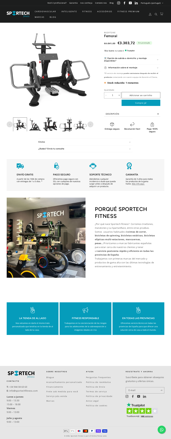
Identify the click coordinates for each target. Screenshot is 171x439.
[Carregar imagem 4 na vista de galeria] (65, 124)
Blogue (50, 377)
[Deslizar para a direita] (90, 124)
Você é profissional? (57, 3)
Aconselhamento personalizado (64, 382)
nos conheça (86, 3)
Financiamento (54, 387)
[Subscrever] (161, 390)
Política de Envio (95, 387)
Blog (112, 3)
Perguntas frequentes (98, 377)
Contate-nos (101, 3)
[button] (46, 11)
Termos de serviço (96, 391)
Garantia (73, 3)
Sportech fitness (77, 436)
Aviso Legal (92, 401)
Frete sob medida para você (62, 391)
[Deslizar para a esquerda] (10, 124)
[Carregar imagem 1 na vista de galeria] (20, 124)
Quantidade (109, 90)
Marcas (50, 401)
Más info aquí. (138, 184)
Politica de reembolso (98, 382)
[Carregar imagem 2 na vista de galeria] (35, 124)
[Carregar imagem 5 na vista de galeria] (80, 124)
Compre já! (141, 103)
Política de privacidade (99, 396)
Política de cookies (96, 405)
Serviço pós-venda (56, 396)
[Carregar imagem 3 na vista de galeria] (50, 124)
